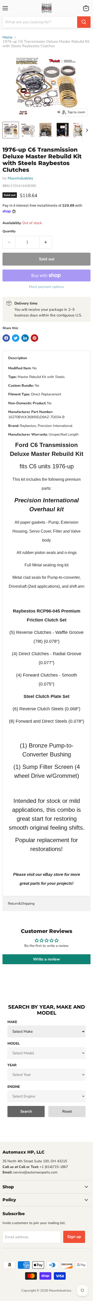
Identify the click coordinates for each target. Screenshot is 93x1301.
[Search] (84, 22)
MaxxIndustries (20, 178)
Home (7, 37)
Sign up (74, 1236)
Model (13, 1043)
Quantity (9, 231)
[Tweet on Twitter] (15, 338)
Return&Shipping (21, 903)
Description (17, 358)
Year (12, 1065)
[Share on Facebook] (6, 338)
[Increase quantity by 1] (45, 242)
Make (12, 1022)
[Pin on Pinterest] (34, 338)
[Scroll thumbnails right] (86, 130)
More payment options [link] (46, 287)
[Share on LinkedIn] (25, 338)
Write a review (46, 959)
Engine (13, 1086)
